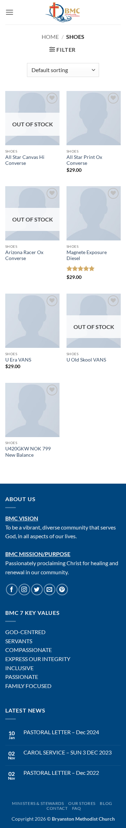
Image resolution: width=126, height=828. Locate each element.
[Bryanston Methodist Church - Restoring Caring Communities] (63, 12)
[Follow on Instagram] (24, 589)
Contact (57, 808)
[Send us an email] (49, 589)
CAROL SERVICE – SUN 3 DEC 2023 (67, 752)
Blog (106, 803)
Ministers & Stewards (38, 803)
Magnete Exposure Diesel (86, 255)
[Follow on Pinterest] (62, 589)
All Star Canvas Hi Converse (24, 160)
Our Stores (82, 803)
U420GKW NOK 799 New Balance (28, 452)
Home (50, 36)
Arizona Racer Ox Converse (24, 255)
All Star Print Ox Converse (84, 160)
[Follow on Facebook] (12, 589)
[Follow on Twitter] (37, 589)
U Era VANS (18, 360)
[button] (9, 12)
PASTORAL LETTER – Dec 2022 (61, 772)
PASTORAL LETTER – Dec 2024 (61, 732)
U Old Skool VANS (86, 360)
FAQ (76, 808)
